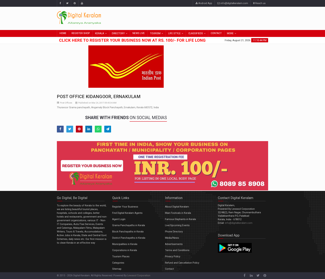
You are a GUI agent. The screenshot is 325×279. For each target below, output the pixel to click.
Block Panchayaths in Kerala (128, 231)
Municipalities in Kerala (124, 244)
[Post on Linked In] (88, 129)
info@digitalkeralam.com (234, 3)
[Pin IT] (79, 129)
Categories (118, 262)
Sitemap (116, 268)
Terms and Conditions (177, 250)
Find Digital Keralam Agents (127, 213)
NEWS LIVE (139, 33)
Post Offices (66, 102)
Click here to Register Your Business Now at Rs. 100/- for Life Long (132, 40)
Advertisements (174, 244)
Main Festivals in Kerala (178, 213)
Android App (205, 3)
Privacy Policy (172, 256)
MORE (230, 33)
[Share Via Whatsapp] (98, 129)
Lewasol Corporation (138, 275)
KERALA (99, 33)
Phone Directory (174, 231)
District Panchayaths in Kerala (128, 237)
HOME (63, 33)
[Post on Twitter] (69, 129)
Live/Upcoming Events (177, 225)
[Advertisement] (206, 17)
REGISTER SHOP (81, 33)
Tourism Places (120, 256)
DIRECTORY (118, 33)
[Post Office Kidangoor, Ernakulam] (126, 66)
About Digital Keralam (177, 206)
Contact (169, 268)
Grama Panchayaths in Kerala (128, 225)
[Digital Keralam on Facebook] (60, 3)
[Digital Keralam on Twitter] (67, 3)
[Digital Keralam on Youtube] (81, 3)
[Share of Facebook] (60, 129)
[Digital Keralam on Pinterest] (74, 3)
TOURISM (155, 33)
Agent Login (118, 219)
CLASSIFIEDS (195, 33)
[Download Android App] (235, 247)
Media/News (172, 237)
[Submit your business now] (162, 166)
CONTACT (216, 33)
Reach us (260, 3)
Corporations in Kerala (124, 250)
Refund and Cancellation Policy (182, 262)
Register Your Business (125, 206)
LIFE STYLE (174, 33)
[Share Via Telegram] (107, 129)
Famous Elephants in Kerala (180, 219)
